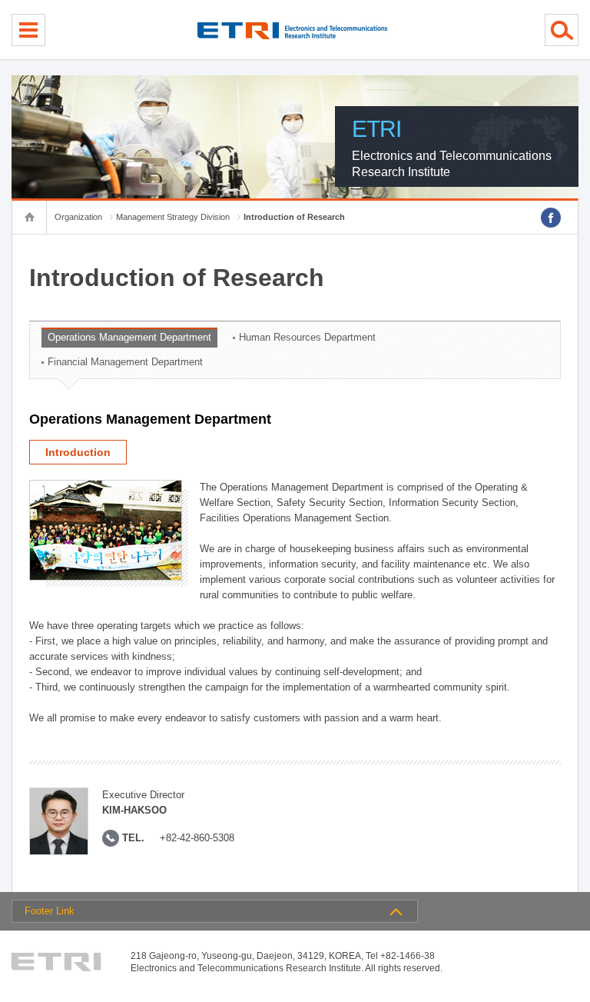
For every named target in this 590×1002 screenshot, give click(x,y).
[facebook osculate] (551, 218)
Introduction (78, 452)
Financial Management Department (125, 362)
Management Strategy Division (173, 216)
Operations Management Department (129, 337)
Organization (78, 216)
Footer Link (50, 911)
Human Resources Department (307, 337)
